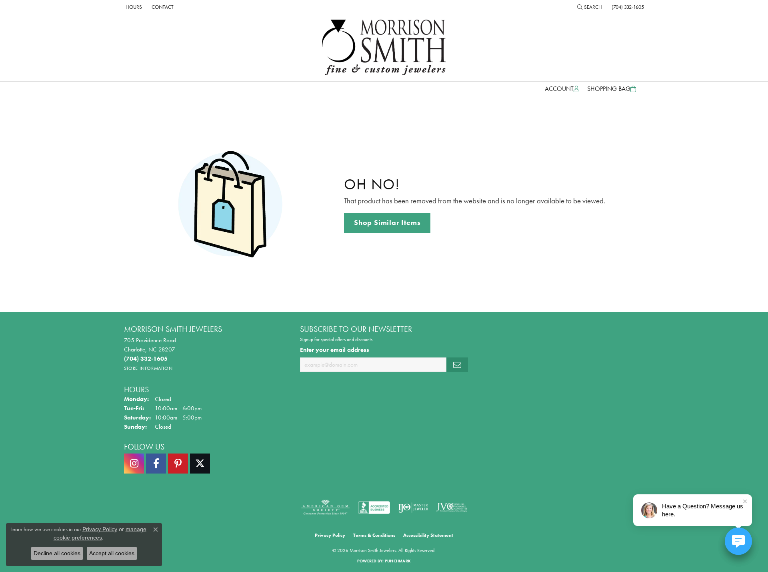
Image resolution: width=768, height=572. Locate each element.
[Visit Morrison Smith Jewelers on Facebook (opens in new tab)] (156, 464)
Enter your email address (334, 349)
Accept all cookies (111, 553)
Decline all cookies (57, 553)
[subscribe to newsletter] (457, 364)
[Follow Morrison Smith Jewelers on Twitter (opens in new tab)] (200, 464)
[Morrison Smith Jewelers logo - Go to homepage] (384, 47)
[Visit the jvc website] (451, 508)
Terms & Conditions (374, 535)
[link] (133, 7)
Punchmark (398, 561)
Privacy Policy (330, 535)
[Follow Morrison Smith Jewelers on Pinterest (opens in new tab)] (178, 464)
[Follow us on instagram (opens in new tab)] (134, 464)
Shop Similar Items (387, 222)
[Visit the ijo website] (413, 508)
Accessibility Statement (428, 535)
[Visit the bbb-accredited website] (374, 508)
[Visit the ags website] (325, 508)
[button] (589, 7)
